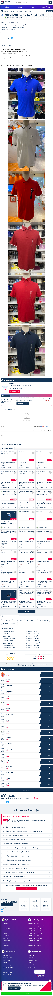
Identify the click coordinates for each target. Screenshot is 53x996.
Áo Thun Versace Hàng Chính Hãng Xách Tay (8, 562)
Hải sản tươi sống (7, 965)
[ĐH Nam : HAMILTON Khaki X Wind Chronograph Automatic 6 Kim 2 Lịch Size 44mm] (8, 575)
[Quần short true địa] (26, 515)
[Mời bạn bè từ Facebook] (7, 802)
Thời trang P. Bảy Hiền (8, 633)
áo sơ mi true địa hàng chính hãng (7, 482)
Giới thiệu (31, 955)
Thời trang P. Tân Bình (8, 642)
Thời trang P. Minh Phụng (33, 638)
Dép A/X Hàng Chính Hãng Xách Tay (44, 482)
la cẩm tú (11, 383)
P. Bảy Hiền (12, 11)
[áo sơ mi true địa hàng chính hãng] (8, 476)
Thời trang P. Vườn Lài (33, 643)
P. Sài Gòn (5, 943)
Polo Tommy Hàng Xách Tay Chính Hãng (43, 542)
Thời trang (19, 11)
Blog (30, 962)
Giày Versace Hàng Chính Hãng (26, 502)
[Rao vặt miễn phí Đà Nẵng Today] (14, 664)
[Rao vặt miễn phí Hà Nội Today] (39, 664)
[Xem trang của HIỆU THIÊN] (2, 468)
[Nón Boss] (44, 515)
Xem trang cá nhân (14, 391)
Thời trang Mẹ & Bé (7, 974)
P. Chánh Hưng (6, 935)
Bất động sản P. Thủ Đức (34, 923)
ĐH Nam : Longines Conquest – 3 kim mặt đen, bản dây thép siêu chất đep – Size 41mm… (44, 502)
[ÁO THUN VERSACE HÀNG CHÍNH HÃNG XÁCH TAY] (8, 555)
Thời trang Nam (27, 11)
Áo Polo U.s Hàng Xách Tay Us (26, 541)
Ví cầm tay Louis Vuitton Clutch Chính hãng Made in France (44, 582)
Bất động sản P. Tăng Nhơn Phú (36, 926)
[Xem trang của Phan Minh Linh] (2, 507)
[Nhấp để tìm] (50, 2)
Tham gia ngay (26, 790)
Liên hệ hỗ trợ (32, 967)
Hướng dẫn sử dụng (33, 965)
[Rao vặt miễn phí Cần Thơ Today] (26, 665)
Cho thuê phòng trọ (7, 957)
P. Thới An (5, 933)
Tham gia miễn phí (14, 988)
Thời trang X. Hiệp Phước (9, 647)
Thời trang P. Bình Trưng (8, 635)
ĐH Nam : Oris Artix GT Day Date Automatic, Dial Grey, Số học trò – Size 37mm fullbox (26, 562)
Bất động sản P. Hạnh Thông (35, 933)
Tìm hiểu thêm (34, 798)
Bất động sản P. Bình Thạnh (35, 938)
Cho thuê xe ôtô (6, 955)
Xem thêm (26, 611)
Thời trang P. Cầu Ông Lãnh (34, 635)
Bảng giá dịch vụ (33, 960)
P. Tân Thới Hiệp (6, 928)
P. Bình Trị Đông (6, 940)
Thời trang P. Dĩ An (7, 636)
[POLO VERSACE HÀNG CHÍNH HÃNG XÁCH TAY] (26, 575)
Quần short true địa (23, 521)
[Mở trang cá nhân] (3, 674)
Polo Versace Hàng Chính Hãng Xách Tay (26, 582)
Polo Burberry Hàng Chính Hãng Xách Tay (26, 482)
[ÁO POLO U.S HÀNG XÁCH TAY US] (26, 535)
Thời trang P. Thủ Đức (8, 643)
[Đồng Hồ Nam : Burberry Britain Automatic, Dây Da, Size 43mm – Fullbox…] (8, 515)
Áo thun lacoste (22, 462)
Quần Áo (13, 29)
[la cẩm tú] (5, 387)
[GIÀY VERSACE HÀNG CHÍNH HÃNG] (26, 495)
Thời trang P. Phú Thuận (8, 640)
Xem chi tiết (20, 403)
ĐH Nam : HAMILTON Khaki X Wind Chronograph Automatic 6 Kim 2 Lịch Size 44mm (8, 582)
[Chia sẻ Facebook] (12, 38)
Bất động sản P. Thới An (34, 940)
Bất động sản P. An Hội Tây (35, 945)
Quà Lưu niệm (6, 970)
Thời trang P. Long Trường (9, 638)
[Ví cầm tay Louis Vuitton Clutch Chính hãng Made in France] (44, 575)
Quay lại (49, 11)
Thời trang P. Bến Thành (33, 633)
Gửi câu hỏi (26, 889)
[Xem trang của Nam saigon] (20, 468)
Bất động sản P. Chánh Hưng (36, 928)
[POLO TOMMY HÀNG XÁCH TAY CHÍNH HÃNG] (44, 535)
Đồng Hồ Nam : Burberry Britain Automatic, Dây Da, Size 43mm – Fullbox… (8, 522)
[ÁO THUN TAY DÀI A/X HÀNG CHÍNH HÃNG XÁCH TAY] (8, 535)
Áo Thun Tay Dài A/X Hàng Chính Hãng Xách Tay (8, 542)
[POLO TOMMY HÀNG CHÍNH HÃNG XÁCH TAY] (8, 456)
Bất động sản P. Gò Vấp (34, 935)
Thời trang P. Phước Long (33, 640)
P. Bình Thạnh (6, 945)
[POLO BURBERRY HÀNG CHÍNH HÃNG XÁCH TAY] (26, 476)
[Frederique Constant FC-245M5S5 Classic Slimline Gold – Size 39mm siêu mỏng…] (44, 555)
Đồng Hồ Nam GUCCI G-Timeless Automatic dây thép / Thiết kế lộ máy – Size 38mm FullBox (44, 601)
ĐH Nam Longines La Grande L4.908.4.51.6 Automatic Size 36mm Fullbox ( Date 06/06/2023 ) (8, 502)
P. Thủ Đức (5, 923)
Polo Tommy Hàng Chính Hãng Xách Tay (8, 463)
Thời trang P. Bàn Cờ (32, 631)
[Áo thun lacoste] (26, 456)
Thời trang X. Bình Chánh (33, 645)
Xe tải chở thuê (6, 960)
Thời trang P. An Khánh (8, 631)
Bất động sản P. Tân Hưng (35, 943)
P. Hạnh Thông (6, 931)
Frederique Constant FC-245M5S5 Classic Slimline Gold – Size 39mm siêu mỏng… (44, 562)
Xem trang (24, 909)
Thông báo (31, 957)
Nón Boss (39, 521)
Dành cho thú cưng (7, 972)
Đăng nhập (49, 426)
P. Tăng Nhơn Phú (7, 926)
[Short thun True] (44, 456)
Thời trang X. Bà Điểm (8, 645)
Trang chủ (5, 11)
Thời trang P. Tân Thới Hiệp (34, 642)
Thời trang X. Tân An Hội (33, 647)
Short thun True (40, 462)
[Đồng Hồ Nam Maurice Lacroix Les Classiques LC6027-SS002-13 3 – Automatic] (8, 595)
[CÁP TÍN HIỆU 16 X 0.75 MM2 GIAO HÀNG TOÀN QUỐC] (7, 401)
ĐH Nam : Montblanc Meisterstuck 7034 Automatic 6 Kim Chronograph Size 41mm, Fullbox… (26, 601)
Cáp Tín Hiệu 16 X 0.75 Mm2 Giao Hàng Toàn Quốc (31, 398)
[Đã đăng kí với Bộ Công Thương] (39, 972)
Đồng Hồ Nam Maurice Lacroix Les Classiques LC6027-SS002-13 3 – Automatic (8, 601)
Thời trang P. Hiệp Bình (33, 636)
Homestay (5, 962)
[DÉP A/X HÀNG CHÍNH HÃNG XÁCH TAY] (44, 476)
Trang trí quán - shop (8, 967)
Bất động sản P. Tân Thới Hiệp (36, 931)
